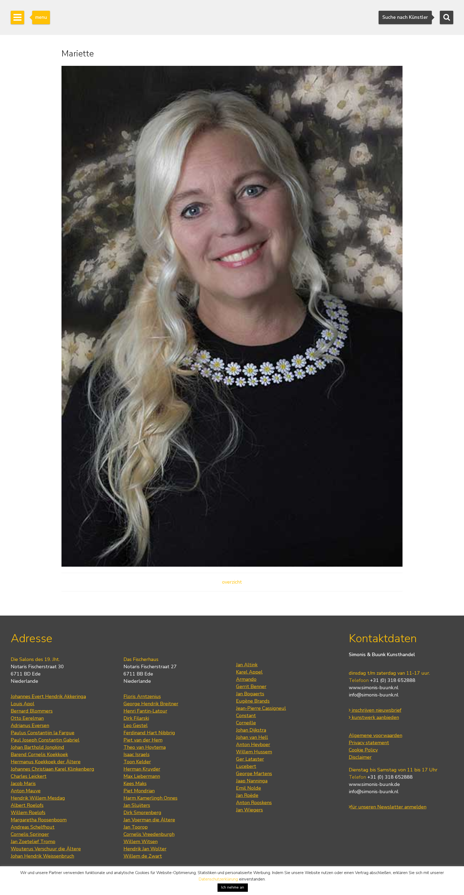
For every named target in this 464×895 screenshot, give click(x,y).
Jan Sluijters (137, 805)
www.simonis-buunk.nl (373, 687)
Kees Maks (135, 783)
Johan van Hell (252, 737)
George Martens (254, 773)
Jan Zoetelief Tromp (33, 841)
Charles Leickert (28, 776)
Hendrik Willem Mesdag (38, 798)
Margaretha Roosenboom (39, 820)
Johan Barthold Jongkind (37, 747)
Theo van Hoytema (145, 747)
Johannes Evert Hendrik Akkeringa (48, 696)
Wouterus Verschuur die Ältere (46, 849)
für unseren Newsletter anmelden (388, 807)
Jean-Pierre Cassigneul (261, 708)
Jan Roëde (247, 795)
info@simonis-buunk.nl (373, 695)
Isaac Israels (137, 754)
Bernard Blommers (32, 711)
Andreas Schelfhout (33, 827)
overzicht (232, 582)
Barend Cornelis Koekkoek (39, 754)
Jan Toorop (136, 827)
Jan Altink (247, 665)
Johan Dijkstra (251, 730)
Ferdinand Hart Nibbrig (149, 732)
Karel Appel (249, 672)
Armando (246, 679)
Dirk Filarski (136, 718)
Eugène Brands (253, 701)
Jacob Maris (23, 783)
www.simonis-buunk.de (374, 784)
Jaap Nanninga (251, 781)
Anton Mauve (26, 791)
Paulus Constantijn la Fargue (42, 732)
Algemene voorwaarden (375, 735)
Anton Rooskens (254, 802)
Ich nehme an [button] (232, 887)
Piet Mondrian (139, 791)
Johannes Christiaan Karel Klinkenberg (52, 769)
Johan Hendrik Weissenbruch (42, 856)
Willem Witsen (141, 841)
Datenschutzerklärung (218, 879)
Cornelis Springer (30, 834)
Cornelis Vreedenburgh (149, 834)
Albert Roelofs (27, 805)
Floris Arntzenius (142, 696)
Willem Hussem (254, 752)
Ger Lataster (250, 759)
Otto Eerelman (27, 718)
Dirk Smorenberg (142, 812)
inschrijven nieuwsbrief (375, 710)
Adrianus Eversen (30, 725)
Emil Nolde (248, 788)
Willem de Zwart (143, 856)
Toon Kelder (137, 762)
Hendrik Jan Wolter (145, 849)
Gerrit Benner (251, 686)
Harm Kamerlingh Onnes (150, 798)
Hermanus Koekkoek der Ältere (46, 762)
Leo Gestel (136, 725)
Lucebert (246, 766)
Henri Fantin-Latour (145, 711)
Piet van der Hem (143, 740)
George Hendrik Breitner (151, 703)
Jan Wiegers (249, 810)
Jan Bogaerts (250, 694)
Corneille (246, 723)
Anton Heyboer (253, 744)
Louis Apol (22, 703)
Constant (246, 715)
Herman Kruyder (142, 769)
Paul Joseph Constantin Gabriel (45, 740)
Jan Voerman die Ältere (149, 820)
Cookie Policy (363, 750)
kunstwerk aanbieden (374, 717)
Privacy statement (369, 742)
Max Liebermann (142, 776)
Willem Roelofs (28, 812)
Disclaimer (360, 757)
